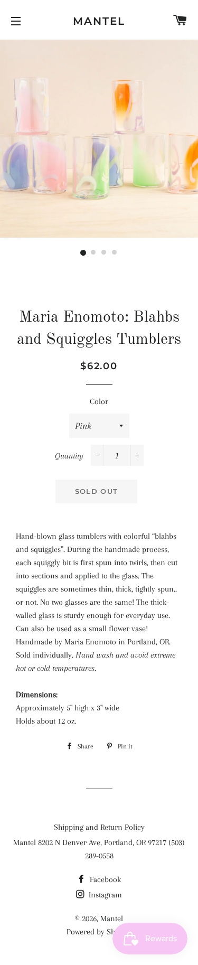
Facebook (104, 879)
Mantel (99, 21)
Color (99, 401)
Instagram (104, 895)
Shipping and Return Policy (99, 827)
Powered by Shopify (99, 931)
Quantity (69, 456)
